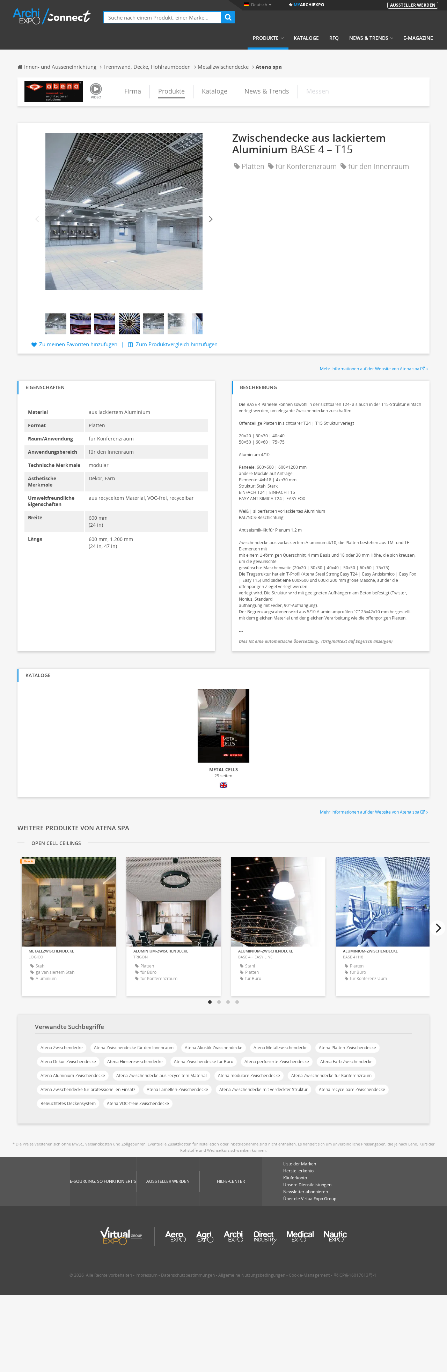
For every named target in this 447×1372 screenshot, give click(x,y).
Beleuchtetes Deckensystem (68, 1103)
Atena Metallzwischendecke (281, 1048)
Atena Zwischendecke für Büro (203, 1062)
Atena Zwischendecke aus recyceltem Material (161, 1075)
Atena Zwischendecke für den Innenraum (134, 1048)
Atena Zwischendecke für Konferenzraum (331, 1075)
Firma (132, 91)
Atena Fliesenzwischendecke (135, 1062)
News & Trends (368, 38)
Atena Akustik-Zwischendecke (213, 1048)
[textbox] (162, 17)
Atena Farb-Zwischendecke (346, 1062)
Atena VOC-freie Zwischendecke (138, 1103)
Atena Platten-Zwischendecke (347, 1048)
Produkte (266, 38)
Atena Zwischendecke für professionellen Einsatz (88, 1089)
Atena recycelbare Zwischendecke (352, 1089)
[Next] (210, 219)
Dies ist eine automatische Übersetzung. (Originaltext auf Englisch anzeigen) (316, 641)
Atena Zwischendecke (62, 1048)
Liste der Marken (299, 1164)
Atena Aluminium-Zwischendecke (73, 1075)
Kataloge (306, 38)
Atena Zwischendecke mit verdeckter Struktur (263, 1089)
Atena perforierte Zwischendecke (276, 1062)
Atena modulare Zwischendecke (249, 1075)
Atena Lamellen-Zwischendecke (177, 1089)
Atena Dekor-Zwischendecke (68, 1062)
